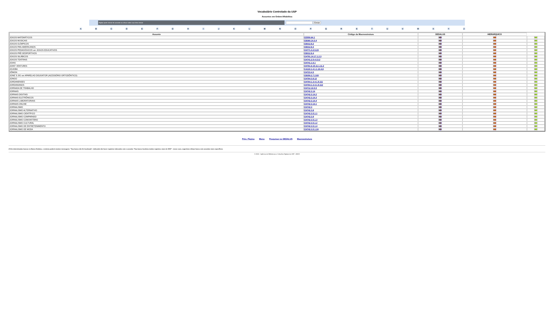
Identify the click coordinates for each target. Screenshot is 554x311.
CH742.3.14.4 (310, 101)
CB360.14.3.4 (310, 40)
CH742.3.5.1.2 (310, 123)
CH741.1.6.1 (310, 63)
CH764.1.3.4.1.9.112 (313, 85)
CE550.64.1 (309, 37)
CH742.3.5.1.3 (310, 120)
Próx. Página (248, 139)
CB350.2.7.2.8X (311, 75)
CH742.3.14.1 (310, 104)
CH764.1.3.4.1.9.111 (313, 82)
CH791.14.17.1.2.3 (312, 56)
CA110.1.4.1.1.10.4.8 (314, 69)
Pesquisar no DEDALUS (280, 139)
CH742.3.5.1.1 (310, 113)
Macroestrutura (304, 139)
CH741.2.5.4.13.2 (312, 59)
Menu (262, 139)
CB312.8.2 (309, 44)
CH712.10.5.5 (310, 88)
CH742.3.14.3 (310, 97)
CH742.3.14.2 (310, 94)
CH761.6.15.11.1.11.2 (314, 66)
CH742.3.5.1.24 (311, 129)
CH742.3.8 (309, 110)
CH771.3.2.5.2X (311, 50)
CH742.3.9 (309, 116)
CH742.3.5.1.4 (310, 126)
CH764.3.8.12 (310, 78)
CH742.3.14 (309, 91)
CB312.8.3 (309, 47)
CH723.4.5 (309, 72)
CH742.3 (308, 107)
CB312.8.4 (309, 53)
